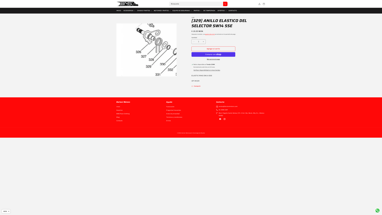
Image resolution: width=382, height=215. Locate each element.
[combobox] (198, 4)
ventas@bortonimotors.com (228, 106)
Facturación (170, 106)
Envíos (168, 120)
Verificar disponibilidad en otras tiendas (206, 70)
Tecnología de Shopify (199, 133)
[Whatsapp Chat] (377, 210)
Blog (117, 117)
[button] (264, 4)
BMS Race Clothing (123, 113)
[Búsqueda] (225, 4)
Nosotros (119, 110)
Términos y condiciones (174, 117)
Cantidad (194, 37)
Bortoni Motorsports (187, 133)
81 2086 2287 (223, 110)
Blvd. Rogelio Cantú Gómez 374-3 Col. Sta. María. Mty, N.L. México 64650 (241, 114)
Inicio (118, 106)
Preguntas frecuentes (173, 110)
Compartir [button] (197, 86)
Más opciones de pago (213, 59)
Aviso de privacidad (172, 113)
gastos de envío (210, 34)
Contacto (119, 120)
